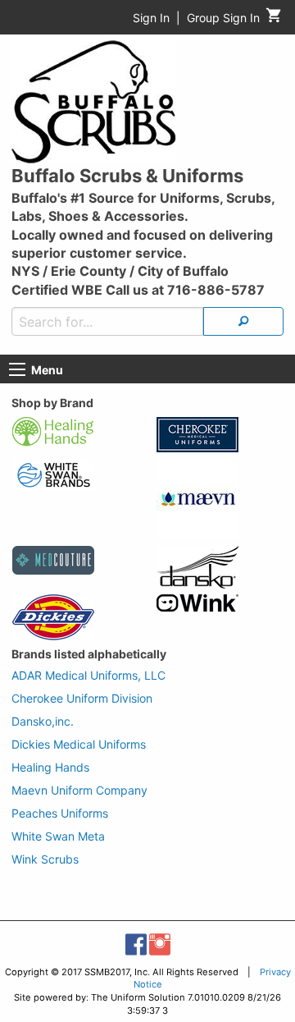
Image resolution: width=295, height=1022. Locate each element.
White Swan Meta (58, 836)
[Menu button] (17, 369)
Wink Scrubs (45, 859)
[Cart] (274, 19)
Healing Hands (50, 767)
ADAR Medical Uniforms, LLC (88, 675)
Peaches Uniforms (59, 813)
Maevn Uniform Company (79, 790)
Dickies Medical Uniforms (78, 744)
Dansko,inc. (42, 721)
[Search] (243, 321)
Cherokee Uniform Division (81, 698)
